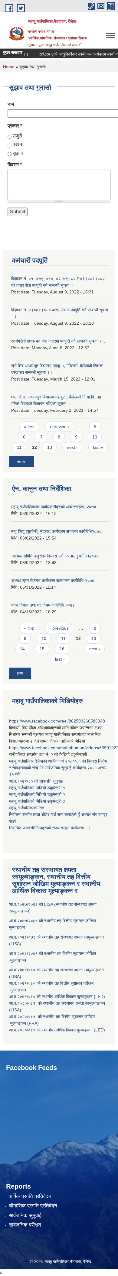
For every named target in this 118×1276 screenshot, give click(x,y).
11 (19, 447)
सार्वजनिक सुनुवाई (25, 1215)
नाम (11, 104)
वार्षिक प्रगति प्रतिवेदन (30, 1196)
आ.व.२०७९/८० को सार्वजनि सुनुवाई (36, 781)
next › (72, 447)
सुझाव (18, 153)
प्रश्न (17, 144)
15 (42, 648)
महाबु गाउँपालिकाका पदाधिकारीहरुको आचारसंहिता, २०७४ (53, 506)
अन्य (20, 673)
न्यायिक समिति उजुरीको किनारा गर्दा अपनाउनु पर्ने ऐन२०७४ (55, 555)
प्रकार (15, 125)
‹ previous (59, 426)
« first (29, 426)
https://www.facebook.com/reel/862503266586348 (57, 721)
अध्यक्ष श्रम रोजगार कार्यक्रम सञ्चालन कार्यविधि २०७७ (52, 580)
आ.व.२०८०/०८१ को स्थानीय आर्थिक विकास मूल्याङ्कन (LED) (57, 1029)
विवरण (15, 164)
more (22, 461)
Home (9, 66)
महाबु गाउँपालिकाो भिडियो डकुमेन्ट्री (36, 787)
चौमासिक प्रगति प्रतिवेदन (33, 1206)
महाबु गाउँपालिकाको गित (27, 807)
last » (98, 447)
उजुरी (17, 135)
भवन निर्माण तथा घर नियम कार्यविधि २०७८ (43, 605)
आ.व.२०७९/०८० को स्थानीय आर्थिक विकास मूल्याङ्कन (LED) (57, 996)
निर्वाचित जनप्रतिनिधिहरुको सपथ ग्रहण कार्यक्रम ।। (50, 827)
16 (62, 648)
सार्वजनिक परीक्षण (25, 1225)
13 (49, 447)
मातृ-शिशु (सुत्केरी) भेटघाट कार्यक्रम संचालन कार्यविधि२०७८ (56, 531)
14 (22, 648)
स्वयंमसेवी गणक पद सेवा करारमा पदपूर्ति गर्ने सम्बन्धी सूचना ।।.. (59, 341)
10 (94, 437)
